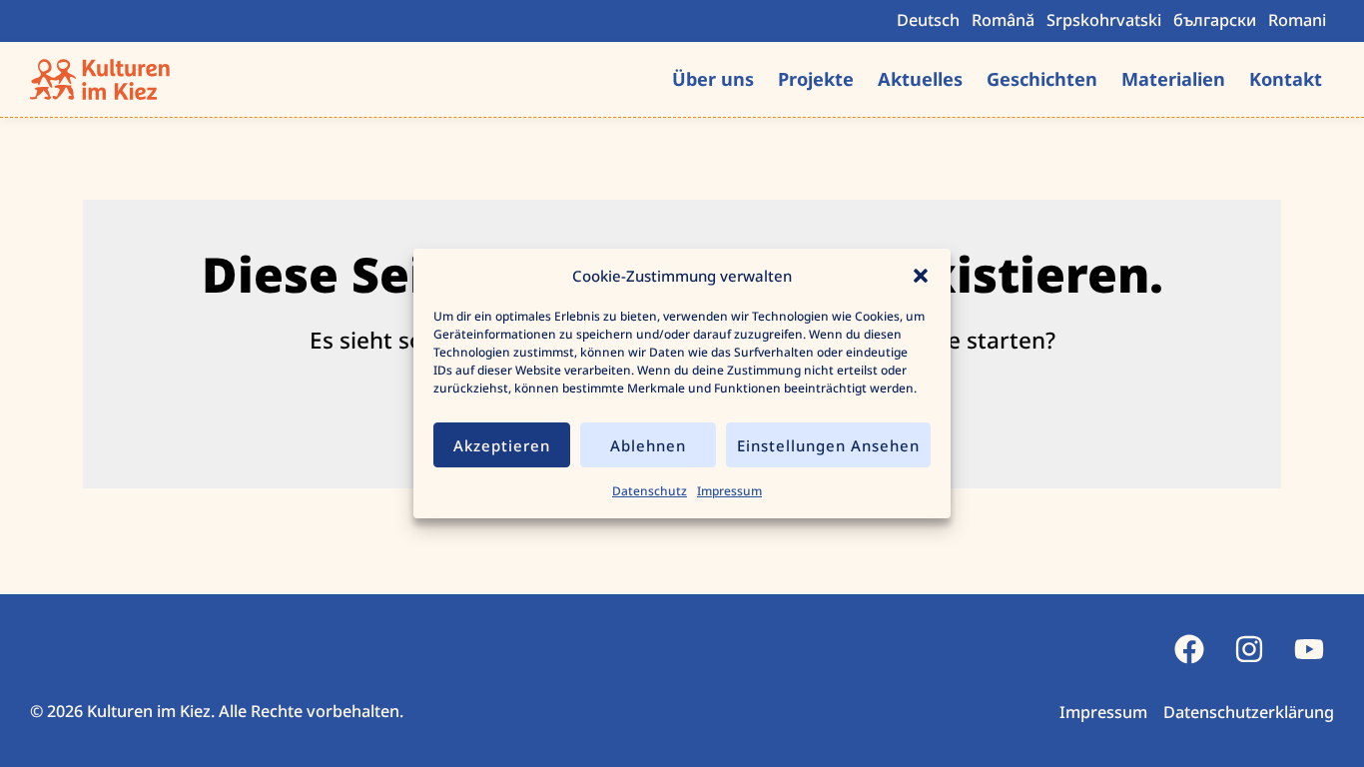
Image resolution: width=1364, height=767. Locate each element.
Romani (1297, 20)
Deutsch (928, 20)
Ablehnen (648, 445)
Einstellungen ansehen (828, 445)
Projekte (816, 79)
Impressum (729, 490)
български (1214, 20)
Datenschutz (649, 490)
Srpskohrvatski (1103, 20)
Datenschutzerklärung (1248, 712)
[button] (921, 276)
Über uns (713, 79)
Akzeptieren (501, 445)
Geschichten (1042, 79)
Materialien (1173, 79)
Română (1003, 20)
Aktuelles (920, 79)
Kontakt (1285, 79)
